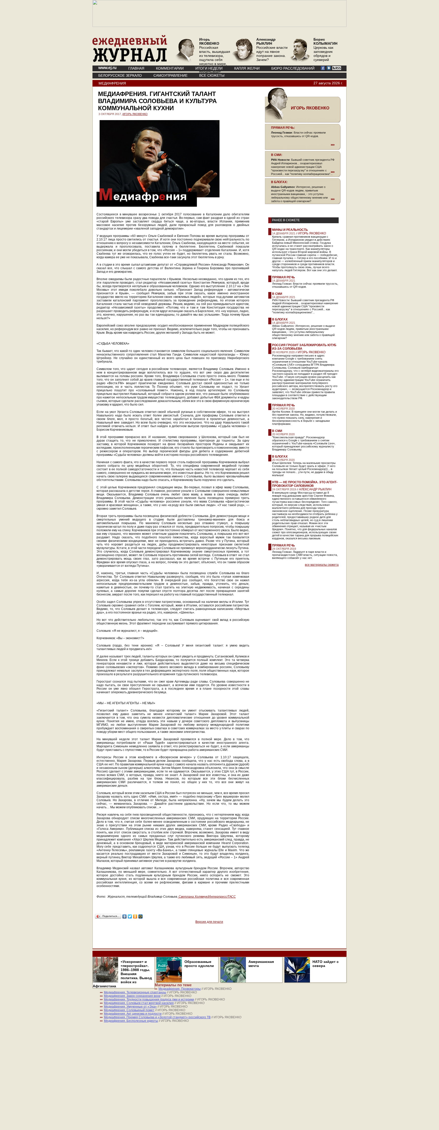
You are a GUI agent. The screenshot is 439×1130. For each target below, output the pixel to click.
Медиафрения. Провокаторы (180, 989)
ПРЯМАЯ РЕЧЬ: (283, 128)
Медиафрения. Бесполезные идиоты (131, 1021)
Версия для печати (209, 922)
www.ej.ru (107, 68)
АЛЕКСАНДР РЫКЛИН (315, 489)
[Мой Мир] (140, 916)
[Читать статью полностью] (303, 145)
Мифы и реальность (290, 230)
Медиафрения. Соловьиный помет (129, 1010)
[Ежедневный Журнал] (129, 61)
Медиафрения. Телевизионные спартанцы (135, 992)
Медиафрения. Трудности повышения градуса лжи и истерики (149, 999)
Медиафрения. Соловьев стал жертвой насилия (139, 1003)
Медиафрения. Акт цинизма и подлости (133, 1013)
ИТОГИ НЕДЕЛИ (209, 68)
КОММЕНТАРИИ (170, 68)
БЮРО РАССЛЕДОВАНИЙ (293, 68)
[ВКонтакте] (124, 916)
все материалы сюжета (322, 565)
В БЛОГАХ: (279, 182)
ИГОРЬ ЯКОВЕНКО (135, 114)
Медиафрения (112, 83)
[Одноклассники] (135, 916)
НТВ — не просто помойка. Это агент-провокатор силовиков (304, 484)
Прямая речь (283, 277)
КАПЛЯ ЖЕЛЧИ (247, 68)
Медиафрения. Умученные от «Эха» (130, 1006)
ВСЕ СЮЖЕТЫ (211, 75)
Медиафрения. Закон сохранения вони (132, 996)
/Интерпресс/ (203, 896)
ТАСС (232, 896)
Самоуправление (170, 75)
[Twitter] (130, 916)
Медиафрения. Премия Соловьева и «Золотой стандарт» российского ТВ (157, 1017)
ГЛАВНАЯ (136, 68)
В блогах (280, 319)
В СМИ (277, 294)
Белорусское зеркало (120, 75)
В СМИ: (276, 155)
